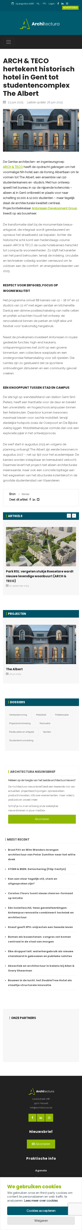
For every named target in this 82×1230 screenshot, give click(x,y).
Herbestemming (18, 714)
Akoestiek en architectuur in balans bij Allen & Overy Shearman (41, 968)
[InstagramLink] (68, 4)
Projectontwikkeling (20, 723)
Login (52, 3)
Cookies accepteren (41, 1211)
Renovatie (45, 723)
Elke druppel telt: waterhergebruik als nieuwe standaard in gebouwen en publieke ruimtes (40, 953)
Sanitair (47, 731)
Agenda (41, 1170)
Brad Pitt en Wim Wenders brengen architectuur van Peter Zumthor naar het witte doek (41, 854)
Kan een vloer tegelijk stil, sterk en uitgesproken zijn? (32, 881)
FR (44, 3)
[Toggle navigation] (8, 42)
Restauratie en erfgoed (21, 731)
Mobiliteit (41, 714)
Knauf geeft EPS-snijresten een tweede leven (40, 927)
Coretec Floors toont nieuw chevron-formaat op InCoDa (40, 895)
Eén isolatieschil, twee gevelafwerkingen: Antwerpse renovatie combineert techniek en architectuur (41, 912)
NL (38, 3)
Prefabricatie (62, 714)
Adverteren (70, 7)
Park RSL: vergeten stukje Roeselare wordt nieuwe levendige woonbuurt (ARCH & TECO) (39, 576)
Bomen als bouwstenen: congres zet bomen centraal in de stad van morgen (39, 939)
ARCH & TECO (13, 167)
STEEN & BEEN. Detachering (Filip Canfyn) (37, 869)
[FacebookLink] (59, 4)
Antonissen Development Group (54, 208)
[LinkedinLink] (63, 4)
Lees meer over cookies (41, 1200)
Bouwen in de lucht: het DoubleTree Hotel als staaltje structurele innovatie (40, 982)
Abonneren (42, 819)
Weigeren (41, 1220)
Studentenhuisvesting (21, 740)
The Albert (14, 669)
